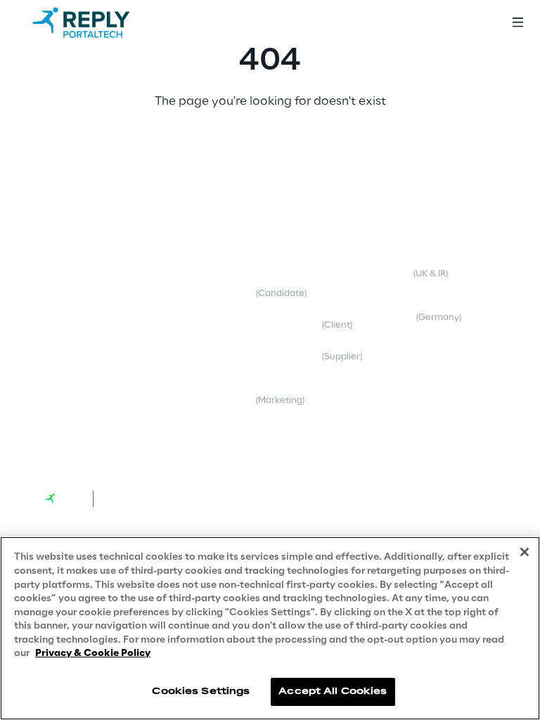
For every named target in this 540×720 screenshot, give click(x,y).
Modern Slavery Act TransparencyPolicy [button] (428, 262)
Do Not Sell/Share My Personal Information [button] (431, 417)
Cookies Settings (201, 691)
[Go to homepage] (95, 22)
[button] (90, 228)
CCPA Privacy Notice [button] (301, 431)
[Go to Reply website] (63, 498)
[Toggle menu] (517, 22)
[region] (270, 628)
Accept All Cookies (332, 691)
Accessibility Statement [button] (437, 380)
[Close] (524, 551)
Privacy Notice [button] (288, 288)
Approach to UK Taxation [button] (439, 349)
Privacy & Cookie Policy (92, 653)
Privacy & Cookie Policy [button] (307, 250)
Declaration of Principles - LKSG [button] (438, 311)
